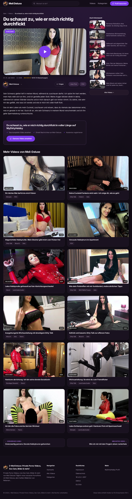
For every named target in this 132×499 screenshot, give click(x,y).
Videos (92, 3)
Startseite (50, 470)
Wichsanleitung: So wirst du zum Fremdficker (88, 380)
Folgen (60, 84)
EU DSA (78, 485)
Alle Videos (109, 92)
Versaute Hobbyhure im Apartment (83, 240)
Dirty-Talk (73, 197)
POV (82, 84)
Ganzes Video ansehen (24, 139)
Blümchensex (10, 430)
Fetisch (81, 197)
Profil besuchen (122, 4)
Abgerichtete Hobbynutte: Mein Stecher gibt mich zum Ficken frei (32, 240)
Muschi (17, 243)
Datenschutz (80, 473)
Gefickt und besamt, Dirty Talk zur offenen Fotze (89, 333)
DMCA (78, 481)
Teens (22, 336)
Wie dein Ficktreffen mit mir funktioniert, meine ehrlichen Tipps (95, 286)
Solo (88, 197)
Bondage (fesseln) (12, 383)
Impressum (80, 470)
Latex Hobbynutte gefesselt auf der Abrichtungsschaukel (29, 286)
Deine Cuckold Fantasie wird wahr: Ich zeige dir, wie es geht (94, 193)
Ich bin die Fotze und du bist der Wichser (22, 426)
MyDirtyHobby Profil (117, 470)
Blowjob (8, 197)
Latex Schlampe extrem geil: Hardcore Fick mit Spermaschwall (95, 426)
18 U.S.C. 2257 (81, 477)
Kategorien (102, 3)
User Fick (73, 84)
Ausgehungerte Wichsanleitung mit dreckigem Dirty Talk (29, 333)
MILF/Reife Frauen (85, 290)
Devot (8, 290)
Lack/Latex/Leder (18, 290)
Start (4, 13)
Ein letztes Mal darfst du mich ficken (20, 193)
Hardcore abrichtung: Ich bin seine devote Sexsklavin (27, 380)
